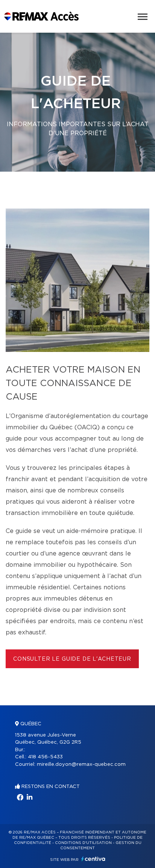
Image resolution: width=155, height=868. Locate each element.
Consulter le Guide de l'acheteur (72, 659)
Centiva (93, 858)
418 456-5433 (45, 757)
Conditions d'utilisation (83, 843)
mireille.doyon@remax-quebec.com (81, 764)
